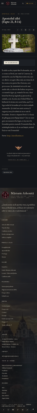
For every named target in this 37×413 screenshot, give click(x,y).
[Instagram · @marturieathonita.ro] (8, 409)
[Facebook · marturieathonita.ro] (3, 409)
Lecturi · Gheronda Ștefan (9, 273)
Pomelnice (5, 378)
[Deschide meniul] (2, 3)
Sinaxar (4, 257)
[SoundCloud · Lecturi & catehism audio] (27, 409)
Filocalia (4, 373)
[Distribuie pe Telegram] (33, 29)
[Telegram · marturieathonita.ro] (22, 409)
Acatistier (5, 376)
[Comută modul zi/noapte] (33, 409)
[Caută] (23, 3)
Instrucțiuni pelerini (7, 286)
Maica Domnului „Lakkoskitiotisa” (12, 365)
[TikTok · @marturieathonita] (18, 409)
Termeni (28, 404)
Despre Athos (6, 293)
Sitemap (4, 390)
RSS (3, 387)
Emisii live (4, 267)
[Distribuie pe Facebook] (17, 29)
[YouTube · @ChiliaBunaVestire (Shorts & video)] (13, 409)
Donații (4, 315)
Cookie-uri (21, 406)
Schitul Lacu (5, 296)
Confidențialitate (8, 406)
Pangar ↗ (4, 322)
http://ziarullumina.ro (15, 135)
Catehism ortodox (7, 231)
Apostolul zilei (8, 13)
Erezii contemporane (8, 234)
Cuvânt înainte (6, 306)
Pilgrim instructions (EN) (9, 290)
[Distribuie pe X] (21, 29)
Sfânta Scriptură (7, 368)
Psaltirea (4, 370)
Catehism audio (6, 276)
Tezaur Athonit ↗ (7, 325)
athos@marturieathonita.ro (10, 356)
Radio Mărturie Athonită (9, 270)
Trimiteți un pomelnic (18, 159)
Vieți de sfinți (5, 228)
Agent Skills (5, 398)
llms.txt (4, 393)
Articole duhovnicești (8, 225)
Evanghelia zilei (6, 247)
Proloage (4, 254)
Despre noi (5, 309)
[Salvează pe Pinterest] (25, 29)
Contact (4, 312)
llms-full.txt (5, 395)
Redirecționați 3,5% (7, 319)
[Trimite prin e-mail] (29, 29)
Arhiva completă (6, 237)
